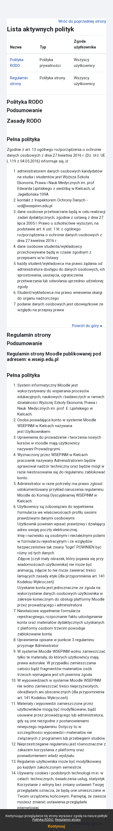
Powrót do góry (86, 325)
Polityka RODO (42, 820)
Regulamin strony (68, 820)
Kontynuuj (56, 826)
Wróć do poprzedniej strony (82, 21)
